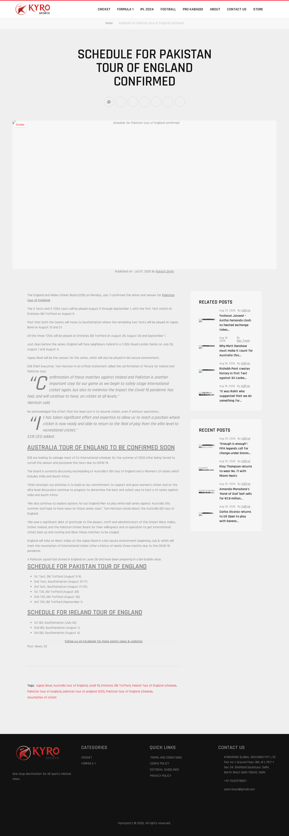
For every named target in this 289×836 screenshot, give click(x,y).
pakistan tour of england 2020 (84, 691)
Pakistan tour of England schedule (129, 691)
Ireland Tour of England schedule (154, 685)
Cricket (104, 9)
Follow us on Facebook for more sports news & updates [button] (104, 641)
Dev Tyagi (243, 341)
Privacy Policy (160, 776)
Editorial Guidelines (164, 769)
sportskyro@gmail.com (239, 789)
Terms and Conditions (166, 757)
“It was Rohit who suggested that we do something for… (235, 396)
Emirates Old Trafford (116, 685)
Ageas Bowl (44, 685)
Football (168, 9)
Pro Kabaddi (193, 9)
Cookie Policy (159, 763)
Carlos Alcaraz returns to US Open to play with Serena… (235, 516)
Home (109, 23)
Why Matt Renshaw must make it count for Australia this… (236, 351)
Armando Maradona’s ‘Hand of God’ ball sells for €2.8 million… (235, 494)
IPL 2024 (147, 9)
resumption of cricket (42, 697)
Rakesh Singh (165, 271)
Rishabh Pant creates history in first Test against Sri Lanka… (234, 373)
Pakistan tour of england (44, 691)
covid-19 (94, 685)
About (215, 9)
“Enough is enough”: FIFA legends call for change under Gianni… (235, 448)
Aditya (245, 310)
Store (258, 9)
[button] (274, 9)
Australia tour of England (70, 685)
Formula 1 (125, 9)
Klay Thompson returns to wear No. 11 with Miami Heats (235, 471)
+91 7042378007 (235, 781)
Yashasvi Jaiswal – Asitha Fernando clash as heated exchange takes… (235, 323)
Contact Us (236, 9)
